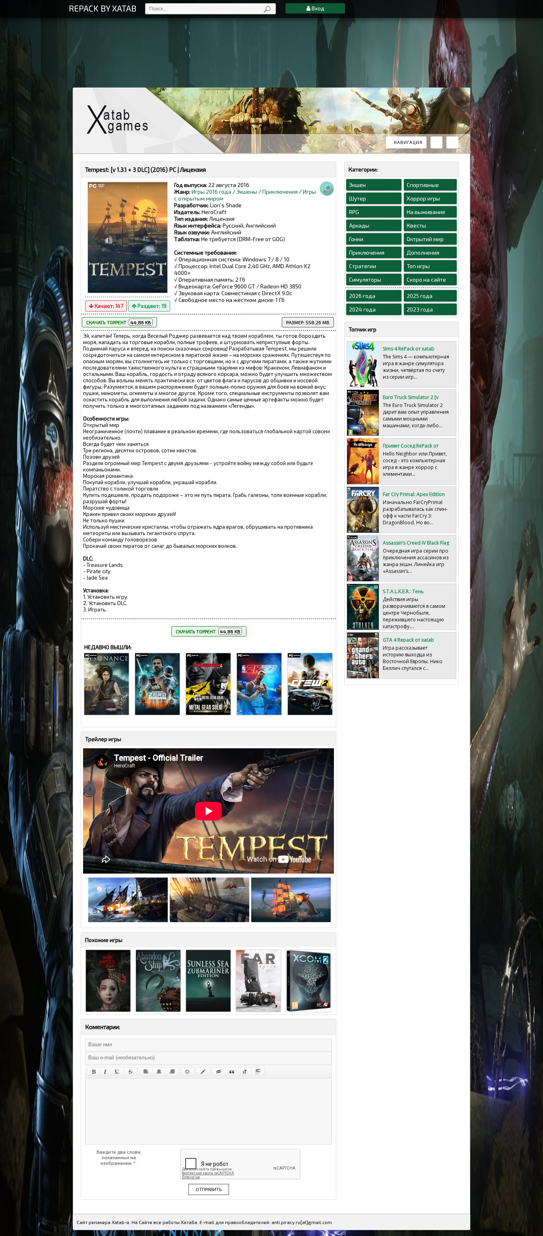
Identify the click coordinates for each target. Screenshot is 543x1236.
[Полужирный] (93, 1071)
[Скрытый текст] (218, 1071)
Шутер (357, 198)
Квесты (416, 225)
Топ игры (418, 266)
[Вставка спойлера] (258, 1071)
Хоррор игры (423, 198)
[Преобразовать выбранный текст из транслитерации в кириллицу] (245, 1071)
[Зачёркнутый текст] (130, 1071)
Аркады (359, 225)
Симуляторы (365, 279)
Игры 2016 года (211, 191)
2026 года (362, 295)
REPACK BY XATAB (102, 8)
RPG (354, 211)
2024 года (362, 309)
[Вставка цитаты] (232, 1071)
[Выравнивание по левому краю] (146, 1071)
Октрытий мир (425, 239)
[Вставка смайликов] (187, 1071)
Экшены (247, 191)
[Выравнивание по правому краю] (172, 1071)
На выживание (426, 211)
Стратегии (362, 266)
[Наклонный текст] (105, 1071)
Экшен (357, 184)
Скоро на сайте (426, 279)
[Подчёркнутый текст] (117, 1071)
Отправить (209, 1189)
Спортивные (423, 184)
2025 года (419, 295)
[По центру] (159, 1071)
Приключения (280, 191)
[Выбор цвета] (203, 1071)
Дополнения (423, 252)
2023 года (420, 309)
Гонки (356, 239)
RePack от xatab (120, 119)
